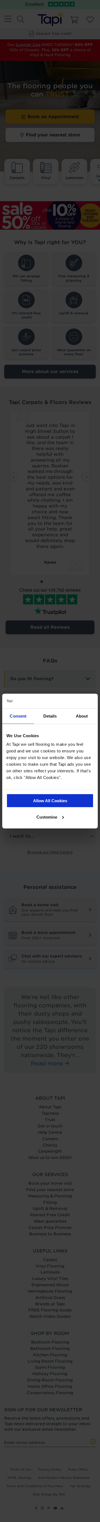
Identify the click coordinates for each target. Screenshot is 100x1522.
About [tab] (82, 715)
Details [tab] (50, 715)
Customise (46, 816)
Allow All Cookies (50, 800)
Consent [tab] (18, 715)
